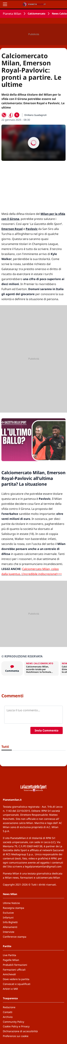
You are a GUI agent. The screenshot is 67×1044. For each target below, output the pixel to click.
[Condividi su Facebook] (10, 114)
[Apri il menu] (5, 4)
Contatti (7, 1012)
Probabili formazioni (15, 964)
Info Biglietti (10, 922)
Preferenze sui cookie (15, 1036)
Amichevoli (9, 974)
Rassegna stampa (13, 908)
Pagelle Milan (11, 960)
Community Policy (13, 1021)
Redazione (9, 1007)
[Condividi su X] (16, 114)
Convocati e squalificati (16, 984)
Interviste (8, 932)
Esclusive (8, 912)
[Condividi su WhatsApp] (3, 114)
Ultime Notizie (11, 903)
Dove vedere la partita (16, 979)
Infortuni (8, 917)
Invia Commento (46, 730)
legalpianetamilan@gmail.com (43, 866)
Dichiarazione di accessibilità (20, 1031)
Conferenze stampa (14, 936)
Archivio (8, 1017)
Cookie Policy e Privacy (16, 1026)
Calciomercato (36, 13)
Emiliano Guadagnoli (35, 115)
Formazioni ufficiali (14, 969)
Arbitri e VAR (10, 988)
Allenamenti (10, 927)
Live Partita (9, 955)
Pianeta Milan (12, 14)
